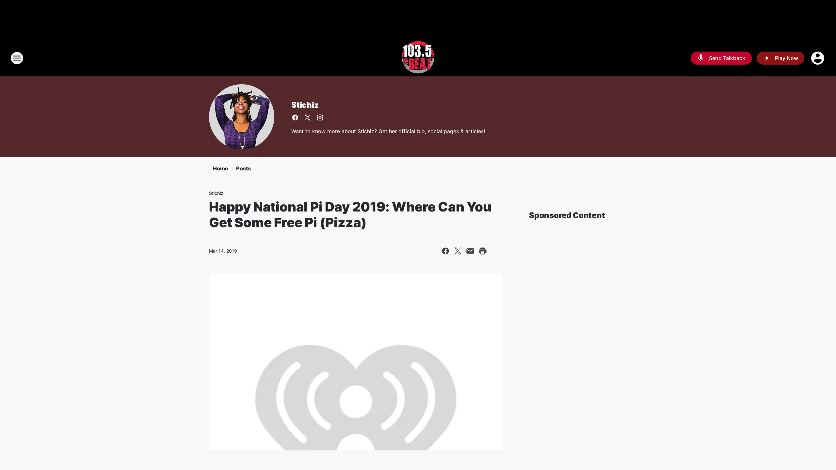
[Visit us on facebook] (295, 117)
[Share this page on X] (457, 251)
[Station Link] (418, 58)
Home (220, 168)
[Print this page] (482, 251)
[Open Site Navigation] (17, 58)
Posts (243, 168)
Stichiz (305, 105)
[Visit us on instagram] (320, 117)
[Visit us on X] (308, 117)
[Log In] (818, 58)
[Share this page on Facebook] (445, 251)
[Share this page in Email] (470, 251)
